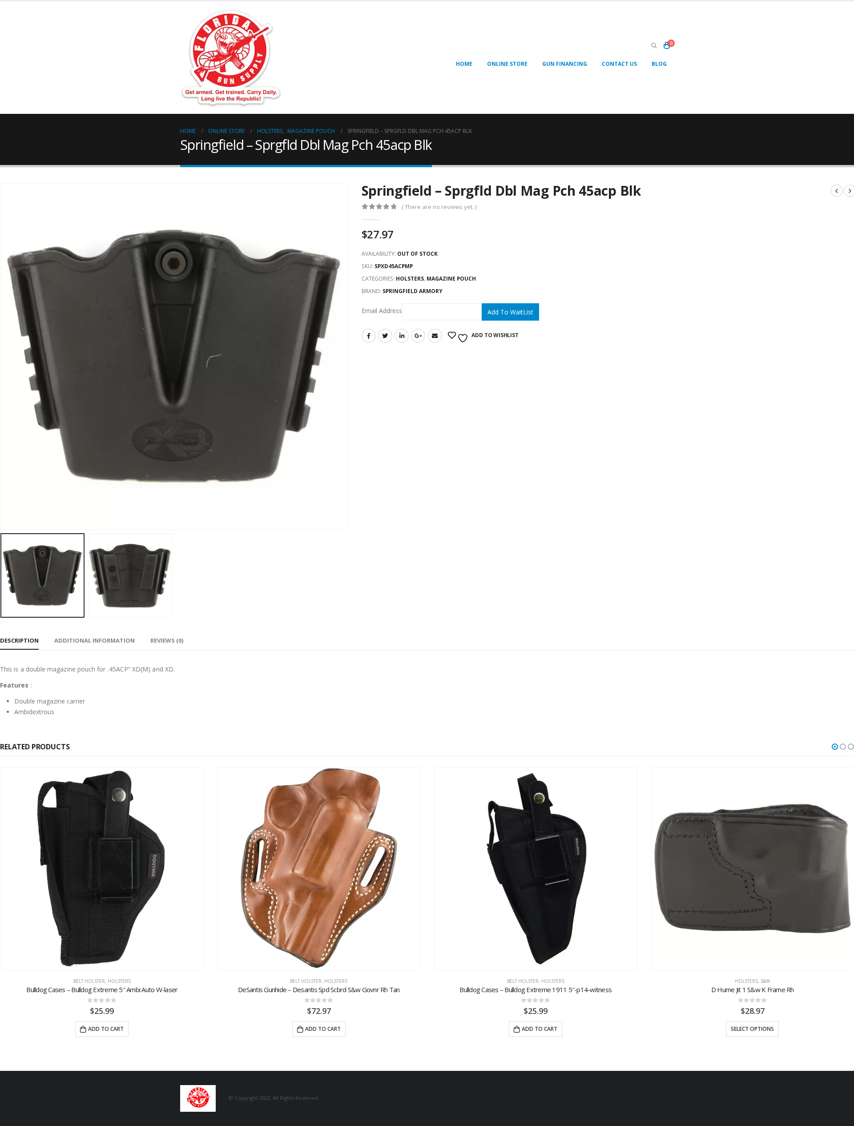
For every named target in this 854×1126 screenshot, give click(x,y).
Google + (418, 336)
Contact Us (619, 64)
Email (435, 336)
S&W (765, 981)
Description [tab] (19, 640)
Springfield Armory (413, 291)
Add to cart (106, 1029)
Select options (752, 1029)
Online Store (507, 64)
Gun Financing (564, 64)
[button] (835, 746)
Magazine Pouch (451, 278)
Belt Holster (89, 981)
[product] (102, 869)
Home (464, 64)
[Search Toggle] (654, 45)
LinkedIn (402, 336)
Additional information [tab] (94, 640)
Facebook (369, 336)
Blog (659, 64)
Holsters (410, 278)
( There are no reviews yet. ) (439, 207)
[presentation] (346, 356)
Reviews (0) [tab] (166, 640)
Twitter (385, 336)
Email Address (382, 311)
